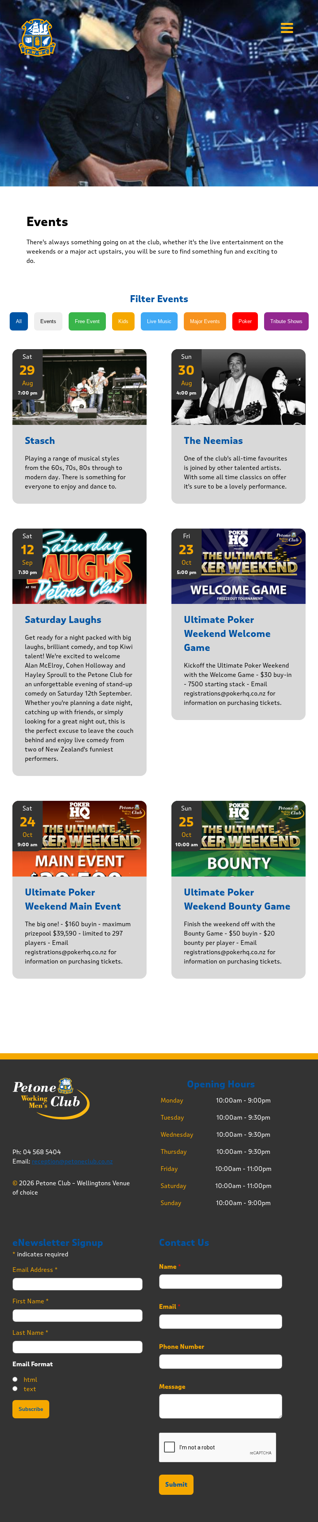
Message (172, 1387)
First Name (30, 1301)
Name (170, 1267)
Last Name (30, 1332)
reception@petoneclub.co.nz (72, 1161)
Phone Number (181, 1347)
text (30, 1389)
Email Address (35, 1269)
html (30, 1379)
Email (170, 1307)
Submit (176, 1485)
